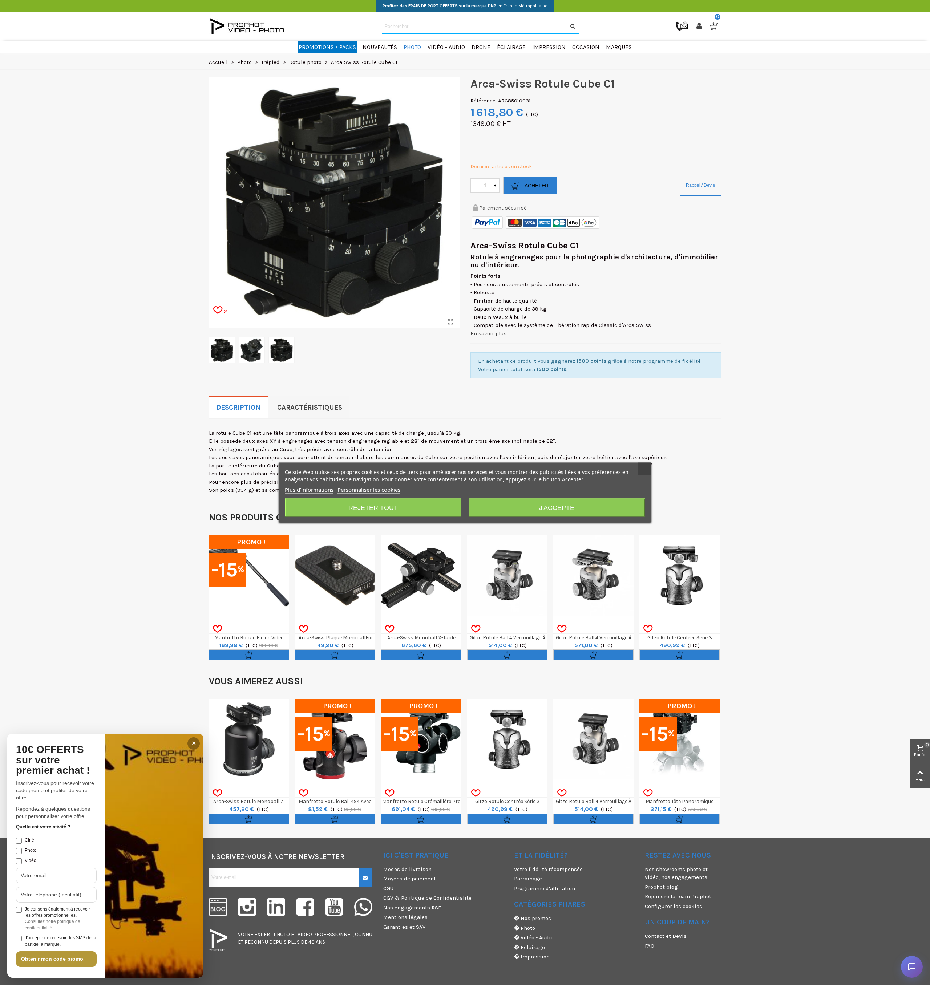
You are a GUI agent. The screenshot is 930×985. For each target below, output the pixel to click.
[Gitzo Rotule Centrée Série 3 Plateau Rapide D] (679, 575)
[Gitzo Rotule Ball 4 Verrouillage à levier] (593, 575)
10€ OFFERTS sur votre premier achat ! (53, 760)
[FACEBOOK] (305, 907)
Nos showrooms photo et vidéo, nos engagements (676, 873)
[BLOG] (218, 907)
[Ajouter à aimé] (217, 629)
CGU (388, 888)
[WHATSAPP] (363, 907)
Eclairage (533, 947)
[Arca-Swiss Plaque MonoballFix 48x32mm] (335, 575)
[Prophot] (249, 26)
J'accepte (556, 507)
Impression (535, 956)
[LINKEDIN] (276, 907)
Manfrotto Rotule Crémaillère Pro (421, 801)
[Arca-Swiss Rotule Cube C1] (450, 322)
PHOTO (282, 934)
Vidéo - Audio (537, 937)
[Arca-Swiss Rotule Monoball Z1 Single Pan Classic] (249, 739)
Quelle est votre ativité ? (43, 827)
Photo (528, 928)
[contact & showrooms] (682, 26)
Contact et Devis (666, 936)
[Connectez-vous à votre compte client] (700, 26)
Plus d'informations (309, 489)
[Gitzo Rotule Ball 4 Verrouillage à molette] (507, 575)
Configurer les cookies (673, 906)
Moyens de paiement (409, 878)
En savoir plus (488, 333)
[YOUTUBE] (334, 907)
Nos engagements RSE (412, 907)
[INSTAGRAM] (247, 907)
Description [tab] (238, 408)
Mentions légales (405, 917)
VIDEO (305, 934)
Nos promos (536, 918)
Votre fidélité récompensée (548, 869)
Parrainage (528, 878)
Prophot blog (661, 887)
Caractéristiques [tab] (309, 408)
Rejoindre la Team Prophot (678, 896)
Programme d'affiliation (544, 888)
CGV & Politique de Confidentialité (427, 898)
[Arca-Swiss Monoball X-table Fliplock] (421, 575)
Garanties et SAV (404, 927)
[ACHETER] (249, 654)
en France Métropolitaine (465, 5)
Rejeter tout (373, 507)
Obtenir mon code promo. (53, 959)
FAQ (649, 946)
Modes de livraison (407, 869)
